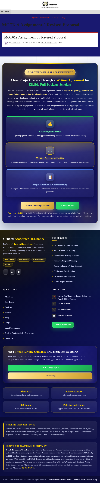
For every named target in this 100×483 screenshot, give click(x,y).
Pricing (8, 312)
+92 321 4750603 (64, 304)
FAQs (7, 323)
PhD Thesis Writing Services (66, 245)
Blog (63, 18)
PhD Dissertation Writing (64, 250)
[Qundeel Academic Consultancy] (50, 4)
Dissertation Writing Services (66, 256)
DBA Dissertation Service (64, 276)
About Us (9, 297)
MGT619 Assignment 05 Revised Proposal (35, 37)
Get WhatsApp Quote (50, 368)
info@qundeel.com (65, 315)
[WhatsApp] (18, 272)
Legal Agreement (12, 328)
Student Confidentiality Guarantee (19, 333)
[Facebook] (5, 272)
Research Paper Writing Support (68, 266)
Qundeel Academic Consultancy (45, 18)
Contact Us (9, 338)
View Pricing (50, 376)
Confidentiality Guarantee (82, 480)
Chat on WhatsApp (63, 325)
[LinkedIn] (12, 272)
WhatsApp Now (67, 205)
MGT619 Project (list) (49, 43)
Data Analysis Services (63, 281)
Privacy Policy (54, 480)
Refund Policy (66, 480)
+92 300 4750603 (64, 309)
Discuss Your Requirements (38, 205)
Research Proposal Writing (65, 261)
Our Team (9, 302)
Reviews (8, 307)
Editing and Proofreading (64, 271)
